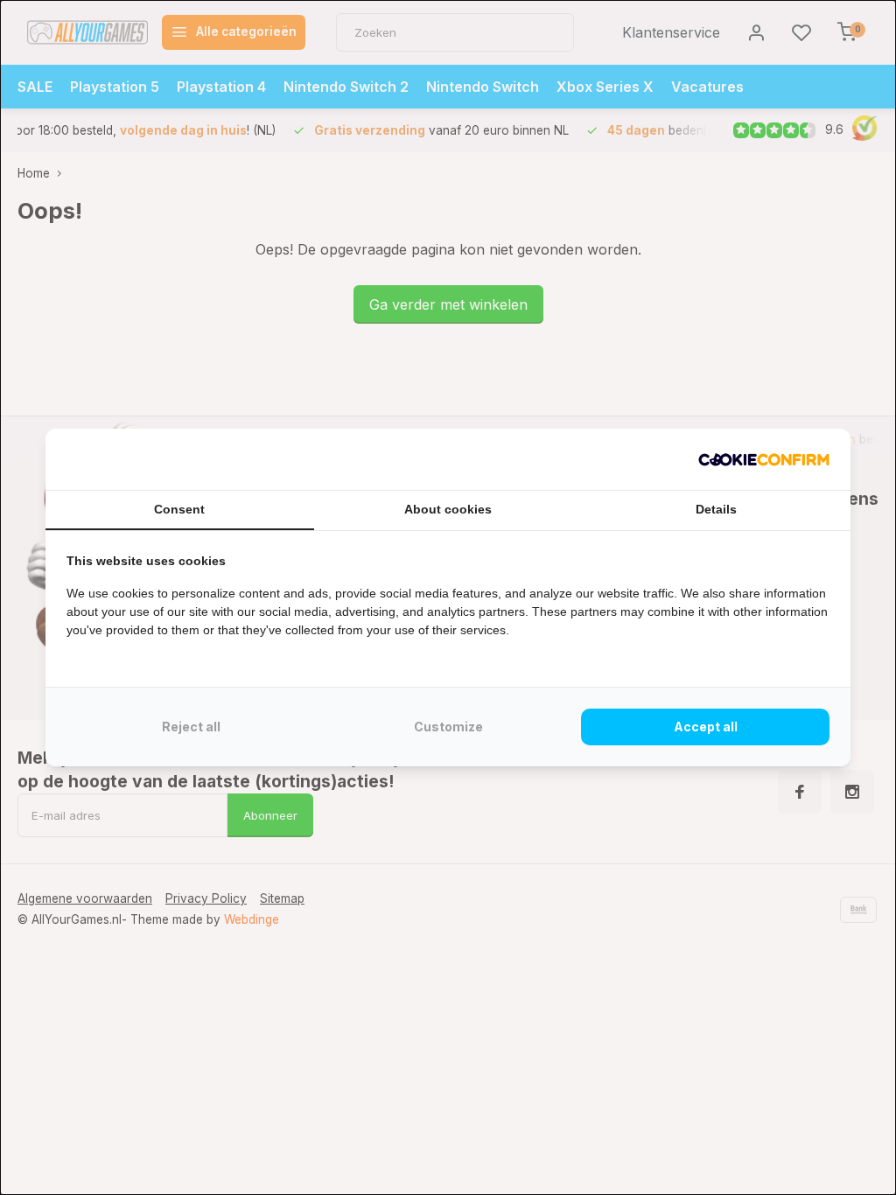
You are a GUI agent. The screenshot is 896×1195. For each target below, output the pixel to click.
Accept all (706, 726)
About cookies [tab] (448, 509)
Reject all (191, 726)
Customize (448, 726)
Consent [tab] (179, 509)
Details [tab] (716, 509)
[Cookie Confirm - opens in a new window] (764, 459)
